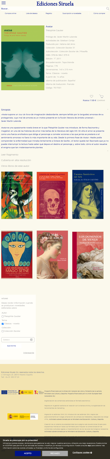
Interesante (28, 353)
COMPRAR (101, 100)
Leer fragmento (9, 155)
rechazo (55, 453)
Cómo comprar (99, 13)
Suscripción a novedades (72, 13)
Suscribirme (11, 346)
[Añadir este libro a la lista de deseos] (91, 96)
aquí (89, 445)
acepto (28, 453)
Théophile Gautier (54, 31)
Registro (49, 13)
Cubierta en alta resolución (16, 160)
